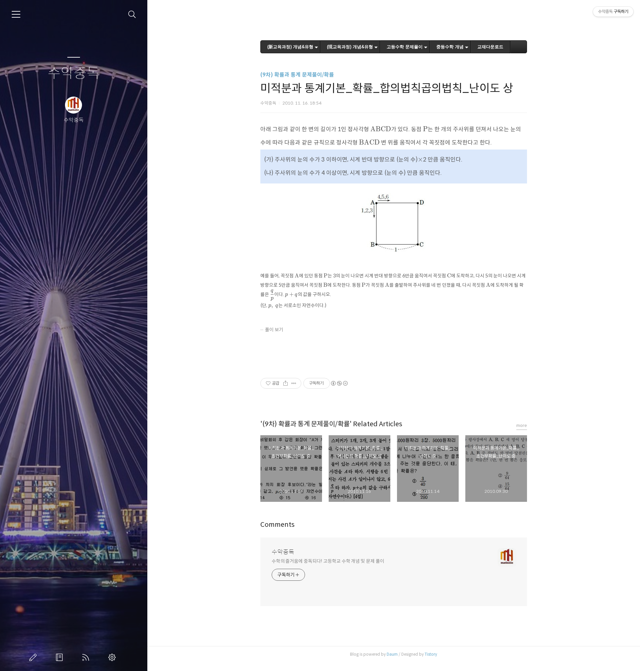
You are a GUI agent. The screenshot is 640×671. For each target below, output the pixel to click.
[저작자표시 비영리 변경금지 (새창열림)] (339, 383)
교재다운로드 (490, 46)
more (521, 425)
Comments (277, 524)
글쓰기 (34, 657)
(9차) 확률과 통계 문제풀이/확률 (297, 74)
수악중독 (74, 73)
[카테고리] (16, 14)
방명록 (61, 657)
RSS (87, 657)
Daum (392, 654)
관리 (113, 657)
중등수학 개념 (450, 46)
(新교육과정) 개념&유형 (290, 46)
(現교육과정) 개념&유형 (350, 46)
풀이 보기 (274, 330)
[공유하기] (285, 383)
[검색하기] (132, 14)
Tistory (431, 654)
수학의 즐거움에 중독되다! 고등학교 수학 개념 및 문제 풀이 (328, 561)
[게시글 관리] (294, 383)
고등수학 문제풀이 (405, 46)
